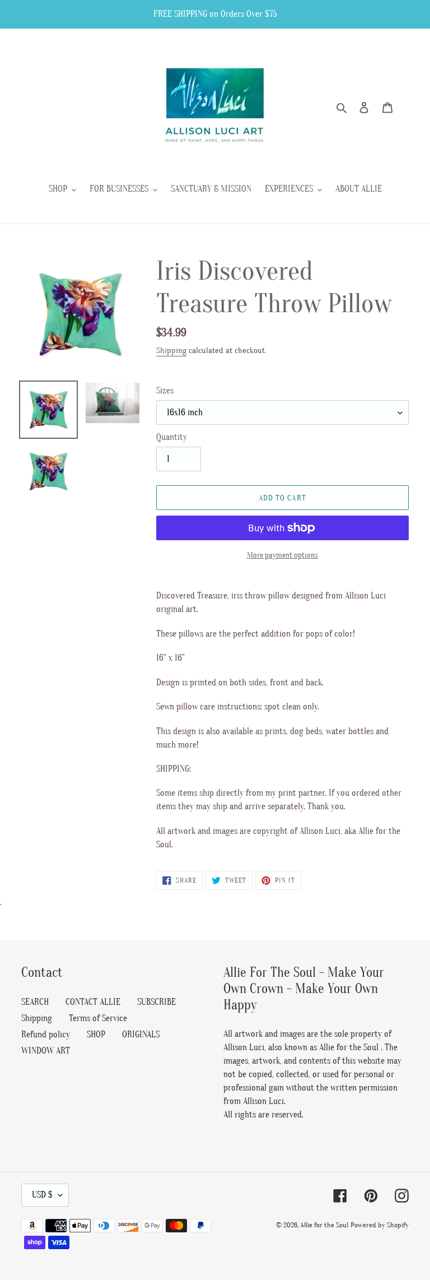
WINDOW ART (45, 1051)
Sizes (165, 391)
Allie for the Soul (324, 1225)
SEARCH (35, 1002)
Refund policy (45, 1034)
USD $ (42, 1195)
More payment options (282, 555)
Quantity (171, 437)
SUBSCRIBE (156, 1002)
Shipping (171, 350)
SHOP (96, 1034)
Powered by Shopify (379, 1225)
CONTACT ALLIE (93, 1002)
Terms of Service (98, 1018)
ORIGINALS (141, 1034)
